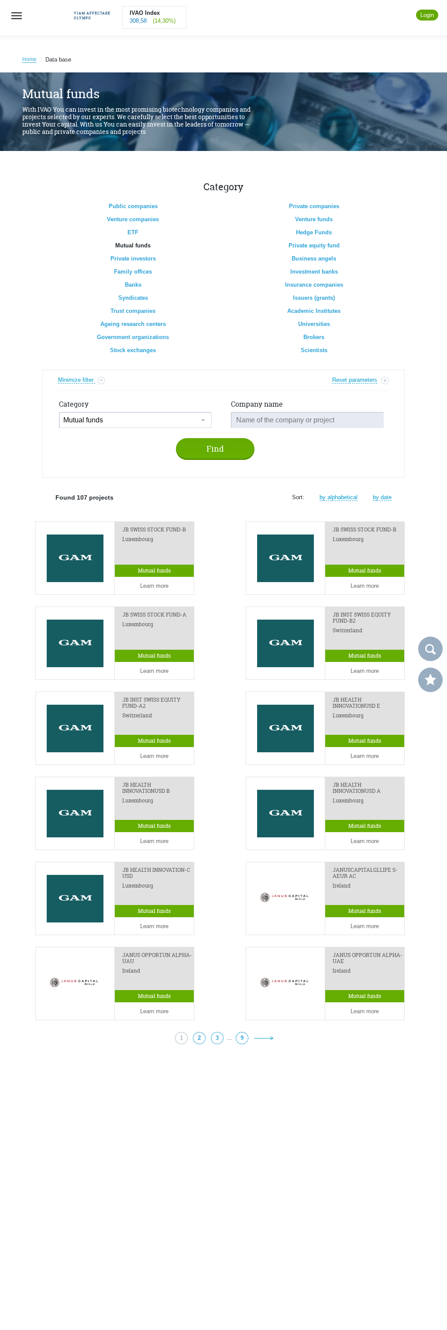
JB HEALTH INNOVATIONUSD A (357, 788)
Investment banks (314, 271)
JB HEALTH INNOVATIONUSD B (146, 788)
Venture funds (314, 219)
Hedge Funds (314, 232)
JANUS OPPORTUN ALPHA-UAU (157, 958)
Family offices (133, 271)
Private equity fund (314, 245)
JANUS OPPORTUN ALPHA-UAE (367, 958)
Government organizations (133, 337)
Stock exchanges (133, 350)
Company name (257, 404)
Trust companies (132, 311)
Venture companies (133, 219)
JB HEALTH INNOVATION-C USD (156, 873)
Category (74, 404)
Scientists (314, 350)
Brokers (313, 337)
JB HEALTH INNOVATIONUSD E (356, 703)
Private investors (133, 258)
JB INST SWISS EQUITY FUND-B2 (362, 618)
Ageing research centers (133, 324)
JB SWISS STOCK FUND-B (154, 530)
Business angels (314, 258)
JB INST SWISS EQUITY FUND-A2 (151, 703)
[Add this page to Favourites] (430, 680)
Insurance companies (314, 284)
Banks (133, 284)
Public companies (133, 206)
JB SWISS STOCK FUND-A (154, 615)
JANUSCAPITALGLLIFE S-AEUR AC (365, 873)
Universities (314, 324)
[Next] (263, 1038)
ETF (132, 232)
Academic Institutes (313, 311)
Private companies (314, 206)
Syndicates (133, 298)
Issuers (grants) (314, 298)
